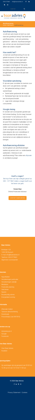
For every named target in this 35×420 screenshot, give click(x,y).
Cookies (24, 392)
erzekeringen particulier (10, 279)
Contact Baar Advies (17, 198)
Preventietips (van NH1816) (10, 317)
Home (4, 25)
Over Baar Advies (7, 348)
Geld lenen (10, 25)
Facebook (5, 336)
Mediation (4, 284)
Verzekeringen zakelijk (9, 282)
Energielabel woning (8, 297)
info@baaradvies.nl (17, 1)
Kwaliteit (4, 351)
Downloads (5, 314)
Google (4, 334)
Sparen (3, 292)
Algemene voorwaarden (9, 260)
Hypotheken (5, 277)
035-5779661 (6, 1)
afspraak (29, 155)
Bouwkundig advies (8, 294)
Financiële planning (7, 287)
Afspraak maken (7, 309)
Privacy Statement (14, 392)
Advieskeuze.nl (6, 331)
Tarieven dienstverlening (9, 312)
